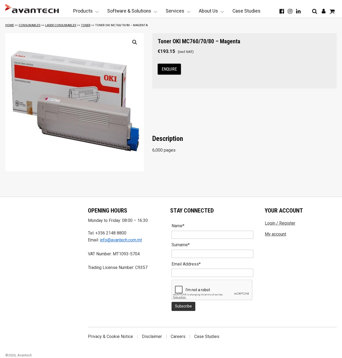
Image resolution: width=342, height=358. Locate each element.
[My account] (323, 11)
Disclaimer (152, 336)
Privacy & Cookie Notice (110, 336)
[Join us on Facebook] (282, 11)
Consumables (29, 25)
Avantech (24, 355)
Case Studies (246, 11)
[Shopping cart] (332, 11)
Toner (85, 25)
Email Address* (186, 264)
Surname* (181, 244)
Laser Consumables (60, 25)
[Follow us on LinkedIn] (298, 11)
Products (83, 11)
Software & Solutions (129, 11)
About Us (208, 11)
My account (275, 234)
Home (9, 25)
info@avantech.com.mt (121, 239)
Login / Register (280, 223)
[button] (134, 42)
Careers (178, 336)
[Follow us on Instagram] (290, 11)
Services (175, 11)
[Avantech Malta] (32, 8)
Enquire (169, 69)
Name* (178, 225)
